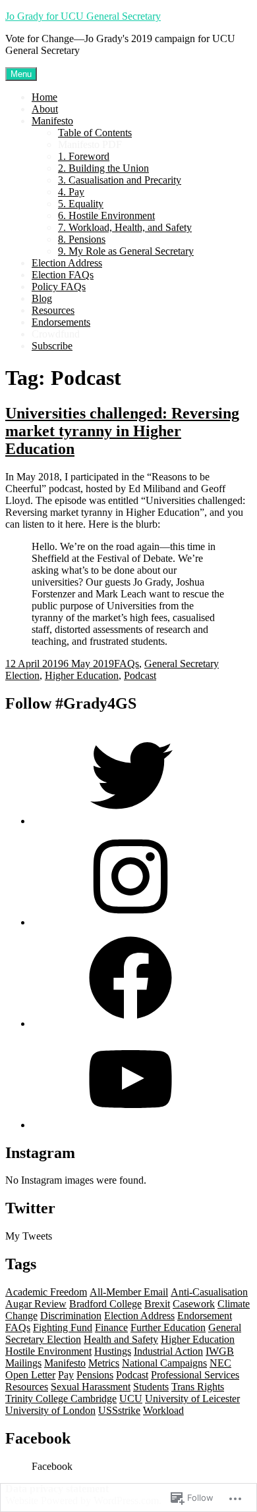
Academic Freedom (46, 1292)
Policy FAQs (59, 286)
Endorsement (204, 1315)
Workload (163, 1410)
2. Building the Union (103, 168)
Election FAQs (63, 274)
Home (44, 97)
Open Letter (30, 1374)
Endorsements (61, 322)
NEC (220, 1363)
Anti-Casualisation (209, 1292)
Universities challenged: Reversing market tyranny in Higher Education (122, 431)
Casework (194, 1303)
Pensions (94, 1374)
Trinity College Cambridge (61, 1398)
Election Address (67, 262)
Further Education (168, 1327)
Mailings (23, 1363)
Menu (21, 74)
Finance (111, 1327)
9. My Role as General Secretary (126, 251)
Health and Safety (121, 1339)
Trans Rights (197, 1386)
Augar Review (36, 1303)
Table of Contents (95, 132)
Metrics (103, 1363)
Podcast (140, 675)
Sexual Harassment (90, 1386)
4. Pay (71, 191)
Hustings (112, 1351)
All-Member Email (129, 1292)
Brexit (157, 1303)
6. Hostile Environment (106, 215)
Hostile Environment (48, 1351)
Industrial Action (168, 1351)
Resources (53, 310)
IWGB (220, 1351)
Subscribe (52, 345)
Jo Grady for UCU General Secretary (83, 16)
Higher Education (82, 675)
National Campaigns (164, 1363)
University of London (50, 1410)
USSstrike (119, 1410)
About (45, 108)
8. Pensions (81, 239)
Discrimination (70, 1315)
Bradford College (105, 1303)
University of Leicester (192, 1398)
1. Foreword (83, 156)
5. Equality (80, 203)
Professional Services (195, 1374)
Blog (42, 298)
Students (151, 1386)
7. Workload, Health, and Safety (125, 227)
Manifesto (52, 120)
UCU (130, 1398)
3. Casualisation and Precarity (119, 180)
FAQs (126, 663)
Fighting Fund (62, 1327)
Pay (66, 1374)
